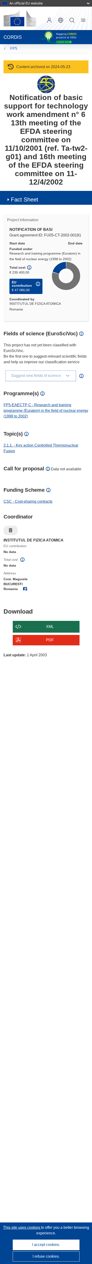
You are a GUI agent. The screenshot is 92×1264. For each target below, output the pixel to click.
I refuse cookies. (46, 1256)
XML (50, 627)
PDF (50, 640)
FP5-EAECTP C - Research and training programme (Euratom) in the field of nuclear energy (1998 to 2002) (46, 410)
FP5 (13, 48)
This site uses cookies (22, 1227)
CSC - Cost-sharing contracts (28, 501)
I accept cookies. (46, 1245)
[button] (60, 20)
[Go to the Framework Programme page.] (46, 84)
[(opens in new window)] (20, 18)
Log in (49, 20)
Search (72, 20)
